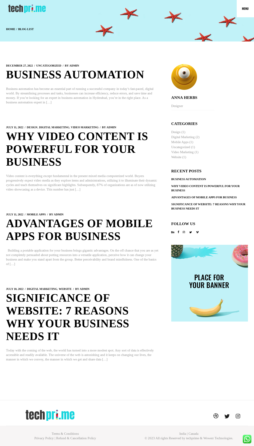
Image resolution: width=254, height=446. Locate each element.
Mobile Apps (36, 214)
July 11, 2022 (14, 127)
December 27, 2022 (19, 65)
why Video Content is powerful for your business (77, 149)
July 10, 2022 (14, 288)
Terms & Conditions (65, 433)
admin (72, 65)
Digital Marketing (54, 127)
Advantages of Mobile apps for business (204, 197)
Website (65, 288)
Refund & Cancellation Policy (76, 438)
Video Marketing (84, 127)
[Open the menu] (245, 8)
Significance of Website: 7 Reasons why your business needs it (208, 206)
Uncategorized (48, 65)
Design (32, 127)
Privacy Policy (44, 438)
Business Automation (75, 74)
